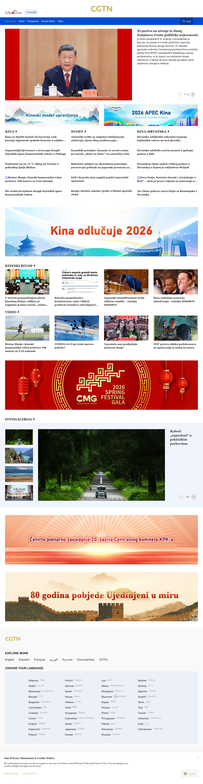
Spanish (147, 691)
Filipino (37, 734)
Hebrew (73, 702)
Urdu (143, 723)
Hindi (70, 707)
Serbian (146, 680)
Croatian (38, 712)
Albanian (37, 680)
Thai (143, 707)
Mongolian (112, 691)
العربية (54, 659)
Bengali (36, 696)
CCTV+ (103, 659)
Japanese (74, 729)
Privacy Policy (11, 773)
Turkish (146, 712)
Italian (72, 723)
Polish (109, 712)
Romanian (112, 729)
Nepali (108, 702)
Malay (113, 685)
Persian (110, 707)
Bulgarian (40, 702)
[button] (180, 94)
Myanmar (114, 696)
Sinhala (146, 685)
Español (24, 659)
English (9, 659)
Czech (36, 718)
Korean (73, 734)
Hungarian (75, 712)
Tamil (144, 702)
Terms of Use (29, 773)
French (73, 680)
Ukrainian (149, 718)
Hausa (72, 696)
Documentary (86, 659)
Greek (73, 691)
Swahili (147, 696)
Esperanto (40, 729)
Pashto (108, 723)
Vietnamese (150, 729)
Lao (106, 680)
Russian (111, 734)
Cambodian (37, 707)
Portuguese (113, 718)
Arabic (36, 685)
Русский (67, 659)
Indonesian (80, 718)
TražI (188, 21)
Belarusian (41, 691)
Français (39, 659)
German (74, 685)
